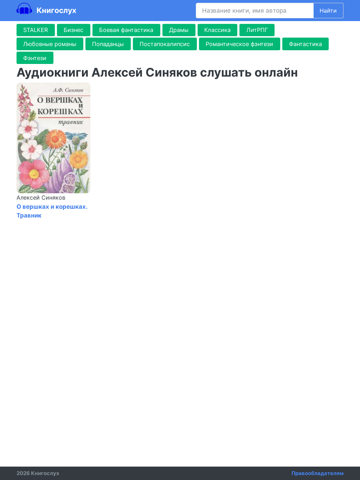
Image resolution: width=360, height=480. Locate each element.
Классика (217, 29)
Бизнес (73, 29)
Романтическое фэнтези (239, 43)
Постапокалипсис (165, 43)
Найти (328, 10)
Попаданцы (108, 43)
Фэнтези (34, 57)
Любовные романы (49, 43)
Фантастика (305, 43)
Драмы (178, 29)
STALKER (35, 29)
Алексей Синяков (41, 197)
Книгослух (55, 10)
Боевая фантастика (126, 29)
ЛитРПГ (257, 29)
